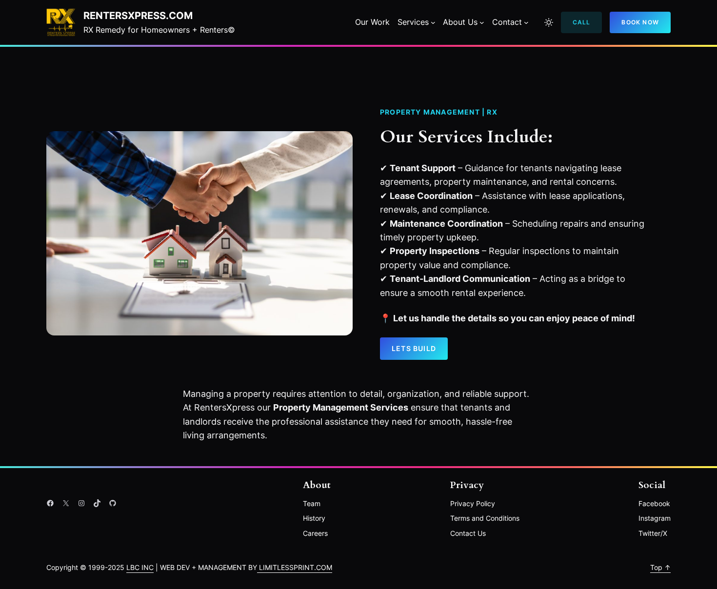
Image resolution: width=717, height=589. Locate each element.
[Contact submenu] (526, 22)
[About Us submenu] (481, 22)
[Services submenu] (433, 22)
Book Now (640, 22)
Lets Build (414, 348)
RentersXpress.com (138, 15)
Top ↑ (660, 567)
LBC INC (140, 567)
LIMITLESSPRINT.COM (294, 567)
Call (582, 22)
